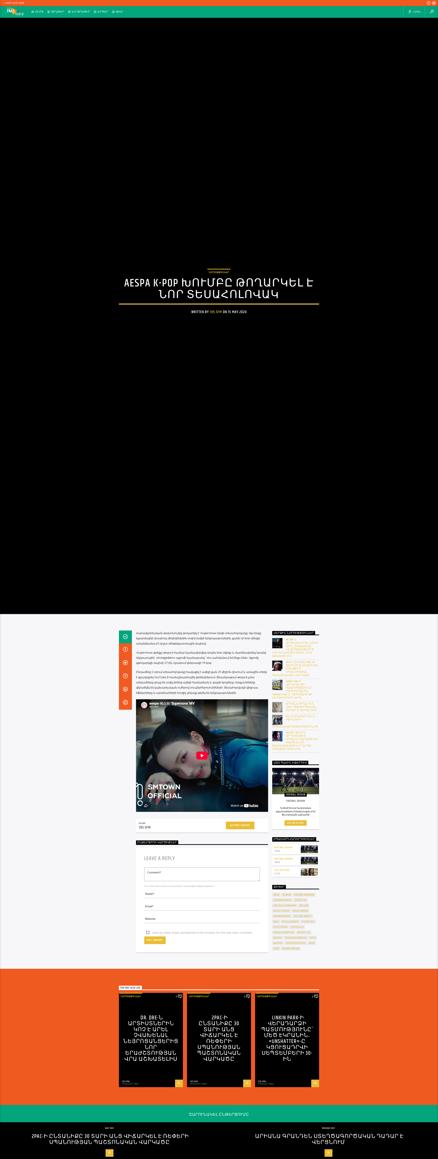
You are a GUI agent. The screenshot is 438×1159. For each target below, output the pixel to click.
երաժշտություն (296, 983)
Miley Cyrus (281, 956)
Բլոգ (39, 12)
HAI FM (303, 951)
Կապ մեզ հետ (15, 3)
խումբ (278, 988)
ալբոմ (278, 983)
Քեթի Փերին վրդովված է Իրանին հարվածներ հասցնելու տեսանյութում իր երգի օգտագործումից (295, 786)
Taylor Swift (302, 961)
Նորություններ (219, 293)
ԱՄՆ (276, 967)
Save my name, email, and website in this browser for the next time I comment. (202, 978)
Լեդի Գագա (281, 972)
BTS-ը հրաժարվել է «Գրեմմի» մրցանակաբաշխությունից (295, 767)
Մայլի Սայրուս (284, 977)
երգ (312, 983)
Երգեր (103, 12)
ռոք (276, 994)
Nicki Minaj (300, 956)
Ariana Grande (304, 940)
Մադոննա (297, 972)
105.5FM (216, 333)
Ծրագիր (57, 12)
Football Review (283, 893)
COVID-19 (300, 945)
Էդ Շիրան (308, 967)
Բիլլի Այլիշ (290, 967)
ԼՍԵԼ (417, 12)
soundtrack (282, 961)
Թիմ (119, 12)
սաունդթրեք (290, 994)
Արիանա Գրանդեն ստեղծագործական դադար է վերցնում (301, 753)
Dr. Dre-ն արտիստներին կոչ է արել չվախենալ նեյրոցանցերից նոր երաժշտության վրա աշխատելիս (295, 693)
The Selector (281, 915)
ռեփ (312, 988)
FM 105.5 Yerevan (285, 951)
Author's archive (240, 871)
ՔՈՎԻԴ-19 (303, 977)
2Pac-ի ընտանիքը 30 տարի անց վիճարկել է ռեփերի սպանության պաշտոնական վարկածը (295, 714)
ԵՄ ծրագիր (81, 12)
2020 (276, 940)
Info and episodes (295, 868)
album (286, 940)
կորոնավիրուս (296, 988)
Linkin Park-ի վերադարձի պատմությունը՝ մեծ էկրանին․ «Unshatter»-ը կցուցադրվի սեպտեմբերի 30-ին (292, 735)
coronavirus (282, 945)
